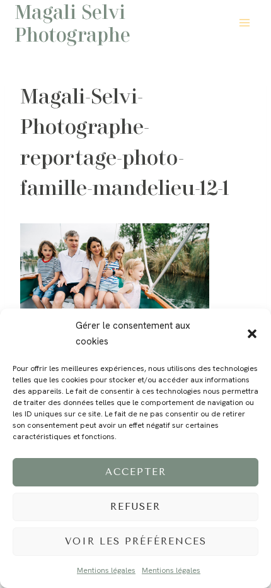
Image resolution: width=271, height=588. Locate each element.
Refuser (135, 506)
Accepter (135, 472)
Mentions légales (106, 570)
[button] (252, 333)
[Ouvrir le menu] (244, 22)
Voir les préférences (136, 541)
